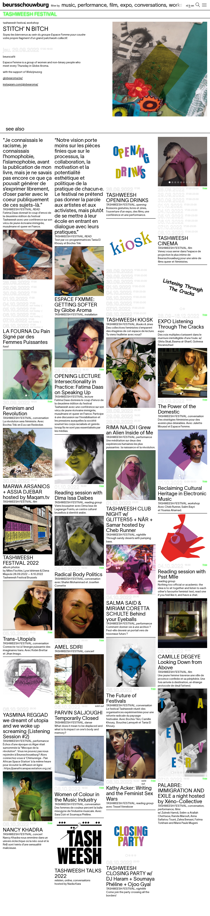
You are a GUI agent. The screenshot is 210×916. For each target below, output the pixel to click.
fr (189, 5)
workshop (180, 5)
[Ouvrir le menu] (204, 5)
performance (92, 5)
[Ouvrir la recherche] (197, 5)
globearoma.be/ (13, 78)
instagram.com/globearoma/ (20, 84)
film (113, 5)
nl (187, 5)
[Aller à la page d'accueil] (26, 5)
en (192, 5)
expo (126, 5)
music (68, 5)
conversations (150, 5)
